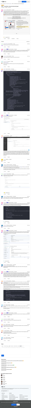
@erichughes (6, 62)
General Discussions (9, 3)
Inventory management (12, 399)
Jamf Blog (3, 398)
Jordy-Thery (4, 381)
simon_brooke (5, 61)
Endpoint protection (22, 397)
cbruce (4, 159)
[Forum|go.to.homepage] (4, 1)
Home (1, 3)
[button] (1, 1)
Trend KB (9, 165)
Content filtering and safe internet (24, 399)
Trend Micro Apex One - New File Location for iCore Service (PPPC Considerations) (12, 360)
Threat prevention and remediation (24, 398)
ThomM (4, 379)
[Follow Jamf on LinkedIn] (3, 390)
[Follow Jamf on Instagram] (6, 390)
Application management (12, 398)
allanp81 (4, 324)
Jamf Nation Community (5, 397)
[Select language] (20, 1)
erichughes (4, 9)
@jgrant (4, 338)
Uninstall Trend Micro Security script (6, 369)
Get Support (4, 3)
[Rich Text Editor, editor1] (15, 350)
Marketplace (3, 399)
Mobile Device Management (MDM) (13, 397)
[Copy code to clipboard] (29, 71)
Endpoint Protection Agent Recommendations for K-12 (8, 367)
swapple (4, 337)
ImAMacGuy (4, 164)
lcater (4, 135)
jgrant (4, 330)
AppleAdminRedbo (5, 43)
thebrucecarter (5, 383)
